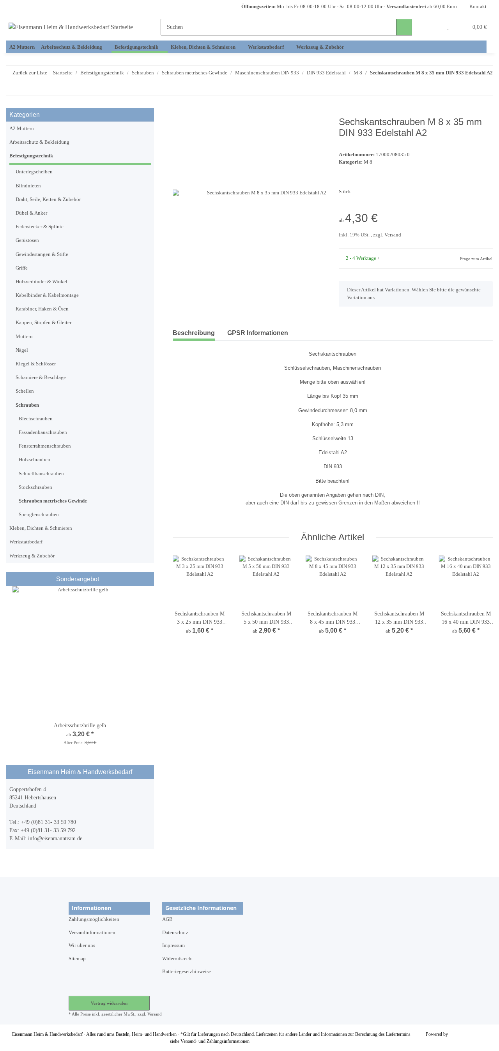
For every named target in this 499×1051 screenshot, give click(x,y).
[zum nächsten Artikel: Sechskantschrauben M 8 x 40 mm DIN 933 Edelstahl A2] (485, 87)
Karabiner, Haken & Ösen (42, 309)
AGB (167, 919)
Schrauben (27, 405)
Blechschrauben (36, 418)
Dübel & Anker (31, 213)
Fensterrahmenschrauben (45, 446)
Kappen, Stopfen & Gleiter (43, 322)
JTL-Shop (458, 1034)
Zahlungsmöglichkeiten (94, 919)
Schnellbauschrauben (41, 473)
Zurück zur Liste (29, 73)
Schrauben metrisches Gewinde (53, 501)
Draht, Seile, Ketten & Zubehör (48, 199)
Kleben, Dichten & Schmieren (40, 528)
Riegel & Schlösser (36, 364)
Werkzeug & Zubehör (32, 556)
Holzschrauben (34, 459)
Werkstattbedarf (25, 542)
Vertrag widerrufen (109, 1003)
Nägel (22, 350)
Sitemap (77, 958)
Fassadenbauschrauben (43, 432)
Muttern (24, 336)
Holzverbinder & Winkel (41, 281)
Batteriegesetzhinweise (186, 971)
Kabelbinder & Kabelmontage (47, 295)
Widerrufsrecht (177, 958)
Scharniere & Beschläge (41, 377)
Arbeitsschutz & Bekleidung (39, 142)
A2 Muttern (21, 128)
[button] (433, 27)
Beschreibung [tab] (194, 333)
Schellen (25, 391)
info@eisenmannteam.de (55, 838)
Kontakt (478, 6)
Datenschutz (175, 932)
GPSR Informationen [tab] (257, 333)
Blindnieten (28, 186)
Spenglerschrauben (39, 514)
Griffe (22, 268)
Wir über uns (82, 945)
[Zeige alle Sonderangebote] (148, 579)
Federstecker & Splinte (40, 226)
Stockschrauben (35, 487)
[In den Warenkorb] (179, 112)
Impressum (173, 945)
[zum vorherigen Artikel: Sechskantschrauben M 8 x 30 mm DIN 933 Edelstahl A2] (469, 87)
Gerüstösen (27, 240)
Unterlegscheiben (34, 172)
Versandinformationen (92, 932)
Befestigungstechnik (31, 156)
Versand (392, 235)
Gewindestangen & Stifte (42, 254)
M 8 (368, 162)
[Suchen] (404, 27)
